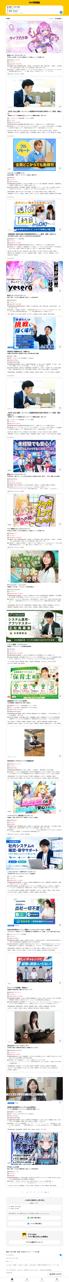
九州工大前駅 (33, 1264)
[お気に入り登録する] (60, 50)
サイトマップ (20, 1269)
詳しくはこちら (45, 1213)
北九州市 (20, 1264)
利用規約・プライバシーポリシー (31, 1269)
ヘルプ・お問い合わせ (11, 1269)
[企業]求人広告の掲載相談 (45, 1269)
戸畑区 (26, 1264)
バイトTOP (8, 1264)
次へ (46, 1192)
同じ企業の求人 (10, 135)
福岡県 (14, 1264)
